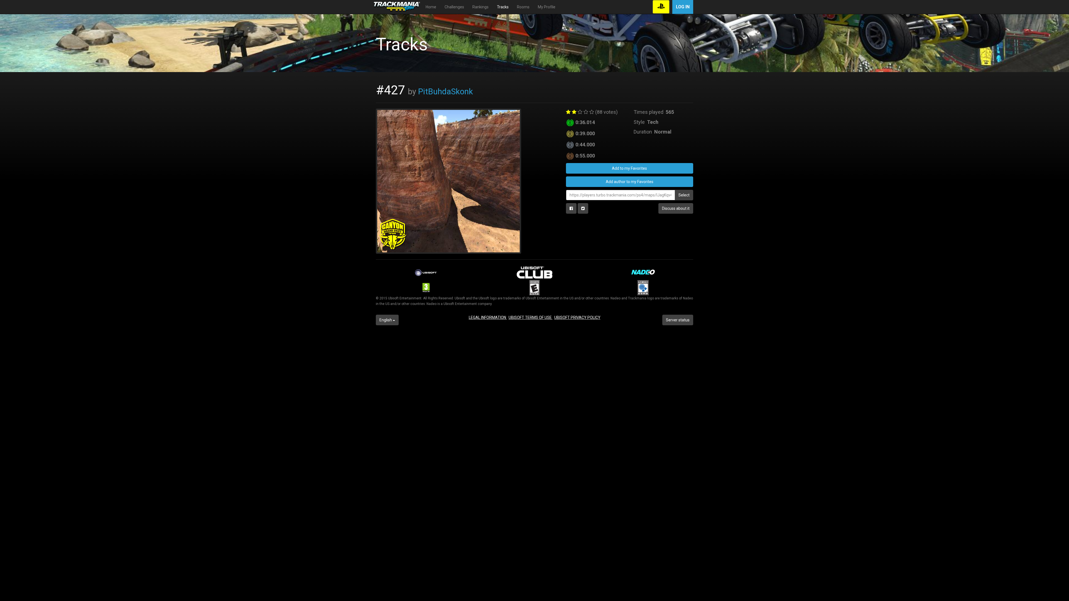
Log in (683, 6)
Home (431, 7)
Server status (678, 320)
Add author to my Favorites (629, 181)
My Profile (546, 7)
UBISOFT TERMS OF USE (531, 317)
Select (684, 195)
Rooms (523, 7)
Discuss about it (676, 208)
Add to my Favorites (629, 168)
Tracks (503, 7)
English (386, 320)
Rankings (480, 7)
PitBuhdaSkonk (445, 91)
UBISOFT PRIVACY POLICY (577, 317)
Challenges (454, 7)
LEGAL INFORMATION (488, 317)
